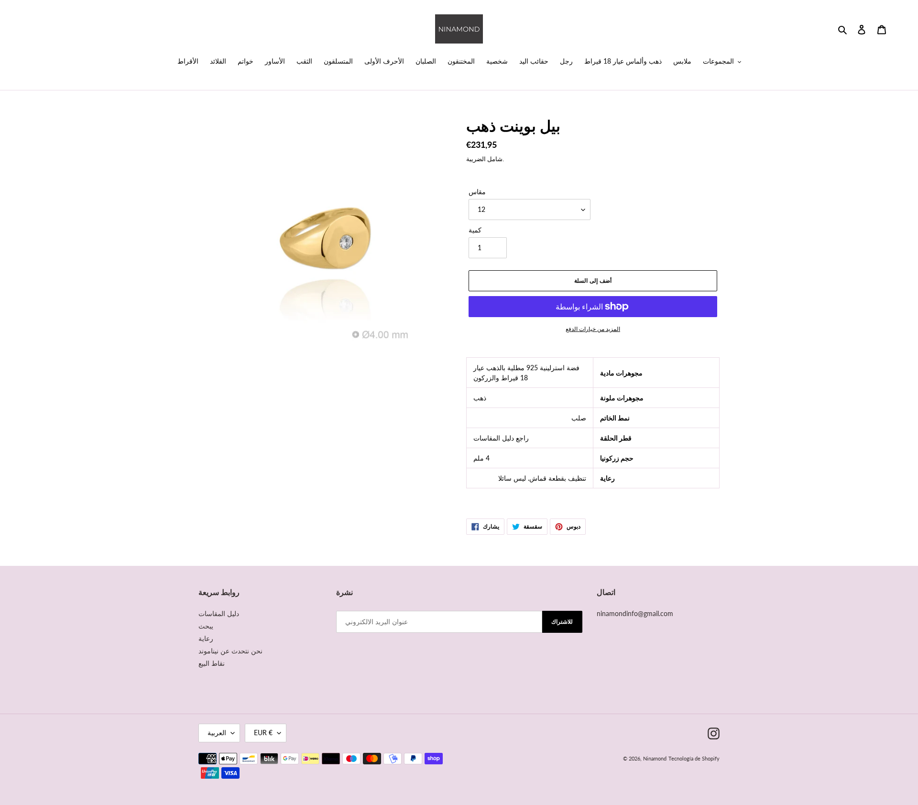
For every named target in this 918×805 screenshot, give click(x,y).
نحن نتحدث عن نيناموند (230, 651)
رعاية (205, 638)
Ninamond (655, 758)
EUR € (263, 732)
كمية (475, 230)
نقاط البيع (211, 663)
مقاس (477, 191)
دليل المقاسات (218, 613)
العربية (217, 732)
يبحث (205, 626)
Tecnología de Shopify (694, 758)
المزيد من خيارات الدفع (593, 328)
